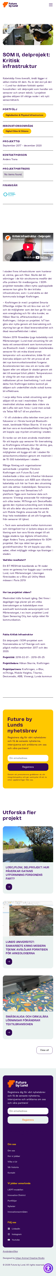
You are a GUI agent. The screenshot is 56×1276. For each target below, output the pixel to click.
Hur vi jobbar (14, 1156)
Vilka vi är (12, 1161)
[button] (50, 4)
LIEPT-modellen (15, 1189)
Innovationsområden (17, 1212)
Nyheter (11, 1206)
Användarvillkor (10, 1251)
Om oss (11, 1150)
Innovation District (17, 1195)
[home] (10, 4)
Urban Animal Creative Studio (30, 1258)
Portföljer (12, 1201)
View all (44, 1050)
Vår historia (13, 1167)
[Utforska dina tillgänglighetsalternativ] (48, 1268)
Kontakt (11, 1173)
